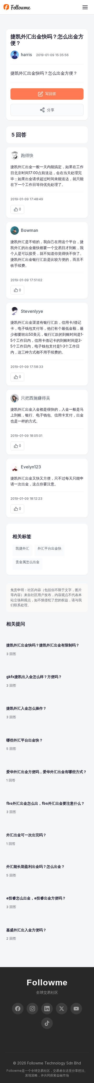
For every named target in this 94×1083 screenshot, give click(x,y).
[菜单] (85, 7)
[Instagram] (32, 1008)
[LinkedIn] (47, 1008)
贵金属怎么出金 (27, 562)
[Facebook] (18, 1008)
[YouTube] (76, 1008)
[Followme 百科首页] (17, 7)
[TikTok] (47, 1023)
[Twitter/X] (61, 1008)
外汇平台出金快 (49, 548)
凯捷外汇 (22, 548)
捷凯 (14, 73)
